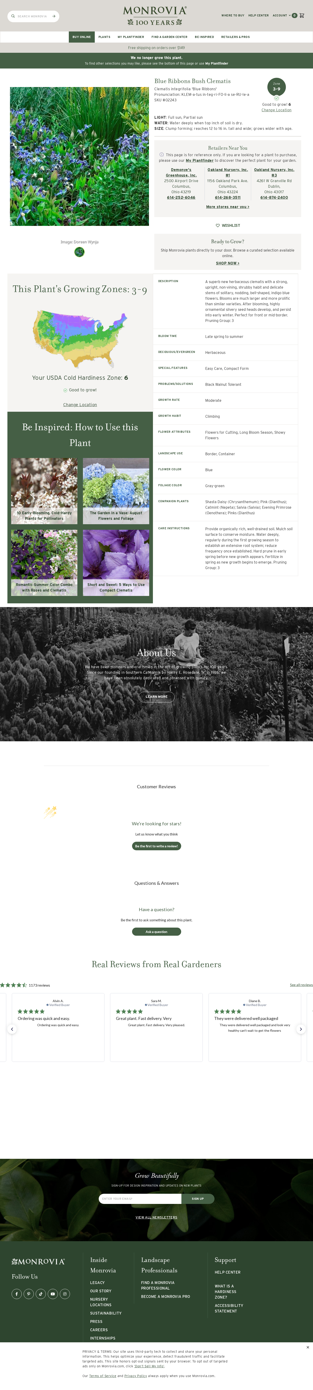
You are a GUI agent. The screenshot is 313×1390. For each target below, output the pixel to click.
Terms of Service (102, 1376)
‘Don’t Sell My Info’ (149, 1366)
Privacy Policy (135, 1376)
